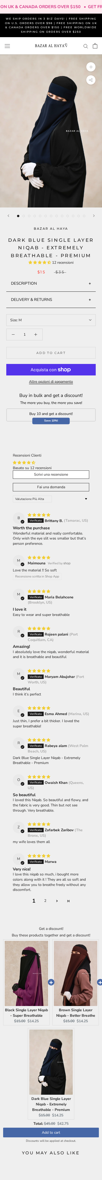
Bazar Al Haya (51, 229)
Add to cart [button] (51, 1132)
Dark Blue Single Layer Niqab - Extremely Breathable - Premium (51, 1104)
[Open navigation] (7, 46)
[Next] (94, 216)
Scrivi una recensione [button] (51, 474)
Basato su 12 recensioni (32, 467)
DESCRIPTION (24, 283)
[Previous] (8, 216)
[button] (40, 262)
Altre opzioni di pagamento (51, 381)
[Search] (85, 46)
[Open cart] (95, 45)
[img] (39, 515)
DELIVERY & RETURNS (31, 299)
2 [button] (45, 900)
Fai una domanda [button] (51, 487)
